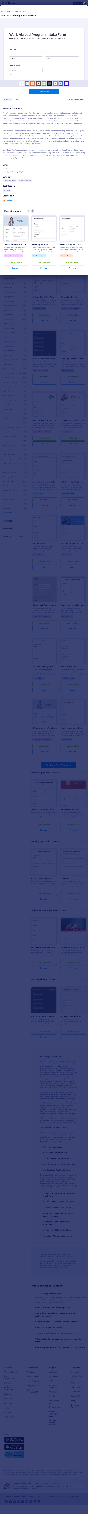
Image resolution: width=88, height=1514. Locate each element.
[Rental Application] (44, 228)
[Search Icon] (84, 12)
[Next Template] (61, 91)
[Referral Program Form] (72, 228)
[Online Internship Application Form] (16, 228)
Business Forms (66, 256)
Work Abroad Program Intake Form (18, 15)
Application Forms (20, 11)
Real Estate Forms (39, 256)
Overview (7, 99)
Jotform (10, 201)
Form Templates (6, 11)
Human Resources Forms (13, 256)
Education (7, 190)
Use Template (44, 91)
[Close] (84, 3)
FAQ (16, 99)
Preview (15, 268)
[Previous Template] (26, 91)
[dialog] (44, 757)
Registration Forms (25, 180)
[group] (16, 244)
